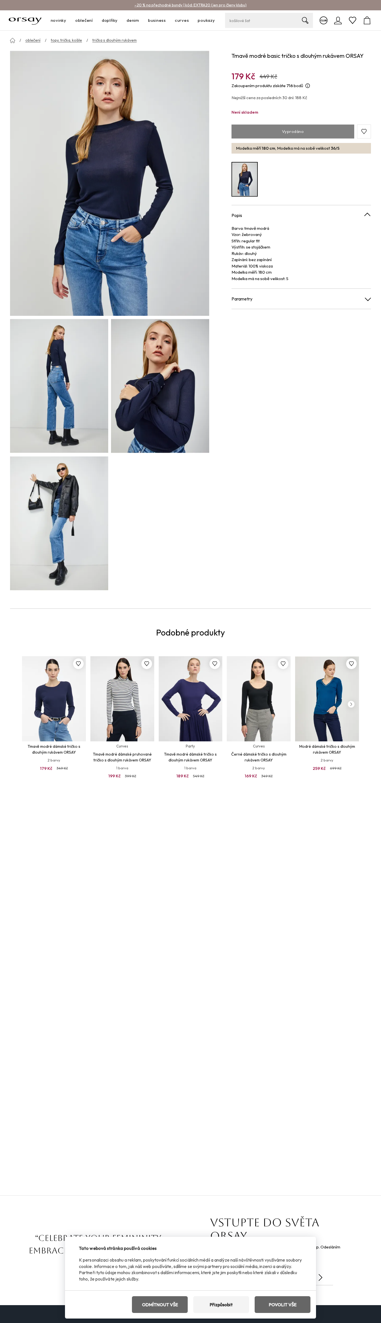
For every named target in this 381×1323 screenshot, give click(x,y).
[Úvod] (12, 40)
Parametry (242, 299)
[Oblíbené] (352, 20)
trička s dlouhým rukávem (114, 40)
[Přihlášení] (338, 20)
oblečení (32, 40)
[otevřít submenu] (68, 20)
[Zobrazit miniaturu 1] (59, 386)
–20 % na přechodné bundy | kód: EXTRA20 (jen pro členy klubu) (190, 5)
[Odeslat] (320, 1277)
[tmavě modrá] (245, 179)
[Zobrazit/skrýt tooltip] (307, 86)
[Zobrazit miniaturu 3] (59, 523)
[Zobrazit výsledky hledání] (305, 20)
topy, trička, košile (66, 40)
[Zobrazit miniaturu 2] (160, 386)
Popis (237, 215)
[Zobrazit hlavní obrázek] (109, 183)
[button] (364, 131)
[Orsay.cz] (25, 20)
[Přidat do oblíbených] (78, 663)
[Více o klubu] (323, 20)
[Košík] (367, 20)
